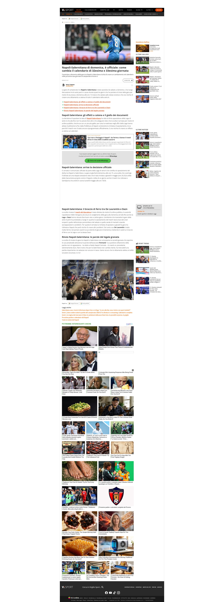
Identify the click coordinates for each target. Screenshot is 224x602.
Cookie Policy (90, 600)
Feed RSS (154, 587)
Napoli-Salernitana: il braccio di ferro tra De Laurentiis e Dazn (87, 108)
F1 (114, 10)
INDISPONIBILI (128, 14)
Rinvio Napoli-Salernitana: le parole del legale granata (84, 111)
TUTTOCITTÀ (124, 598)
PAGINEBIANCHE (116, 598)
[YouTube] (110, 593)
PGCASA (109, 598)
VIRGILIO (86, 598)
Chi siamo (73, 600)
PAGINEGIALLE (92, 598)
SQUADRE (139, 14)
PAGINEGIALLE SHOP (102, 598)
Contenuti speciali (129, 587)
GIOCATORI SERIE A (151, 14)
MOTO (121, 10)
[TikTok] (114, 593)
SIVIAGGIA (133, 598)
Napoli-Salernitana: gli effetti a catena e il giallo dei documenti (87, 102)
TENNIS (129, 10)
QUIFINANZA (140, 598)
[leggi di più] (132, 85)
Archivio (159, 587)
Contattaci (139, 587)
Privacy (84, 600)
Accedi (159, 10)
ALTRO (148, 10)
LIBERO (81, 598)
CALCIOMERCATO (90, 10)
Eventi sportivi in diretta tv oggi (147, 214)
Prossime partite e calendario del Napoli (75, 317)
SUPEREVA (152, 598)
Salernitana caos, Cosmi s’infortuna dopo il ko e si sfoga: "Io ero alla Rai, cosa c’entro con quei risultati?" (96, 310)
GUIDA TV (139, 10)
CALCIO (78, 10)
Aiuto (105, 600)
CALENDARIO (78, 14)
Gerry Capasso (70, 84)
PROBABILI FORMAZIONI (113, 14)
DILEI (129, 598)
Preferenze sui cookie (99, 600)
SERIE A (72, 22)
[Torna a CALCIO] (63, 14)
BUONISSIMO (146, 598)
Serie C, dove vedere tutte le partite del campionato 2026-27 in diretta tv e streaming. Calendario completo (97, 313)
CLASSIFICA (89, 14)
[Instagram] (118, 593)
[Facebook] (106, 593)
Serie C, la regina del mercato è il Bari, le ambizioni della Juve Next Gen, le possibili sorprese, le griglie (95, 315)
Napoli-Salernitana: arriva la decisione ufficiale (81, 105)
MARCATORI (99, 14)
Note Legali (79, 600)
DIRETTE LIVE (104, 10)
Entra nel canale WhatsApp (99, 161)
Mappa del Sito (147, 587)
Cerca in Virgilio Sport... (91, 587)
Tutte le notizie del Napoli (70, 320)
